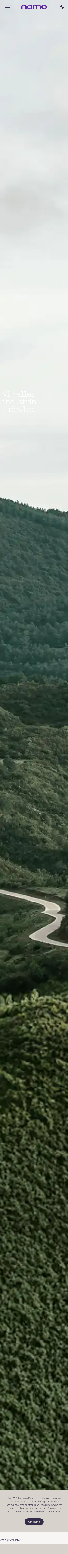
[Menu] (7, 7)
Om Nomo (34, 1540)
